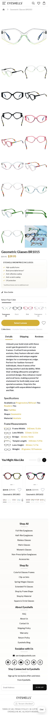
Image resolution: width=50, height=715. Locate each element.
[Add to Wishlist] (44, 323)
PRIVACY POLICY (21, 709)
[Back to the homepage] (5, 9)
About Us (24, 618)
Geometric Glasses (34, 329)
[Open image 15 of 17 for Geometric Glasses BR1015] (36, 213)
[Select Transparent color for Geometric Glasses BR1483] (9, 500)
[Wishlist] (38, 3)
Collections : (6, 329)
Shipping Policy (24, 628)
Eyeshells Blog (24, 642)
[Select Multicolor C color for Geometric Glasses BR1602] (37, 500)
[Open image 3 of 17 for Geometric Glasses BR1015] (36, 72)
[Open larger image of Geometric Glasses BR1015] (24, 37)
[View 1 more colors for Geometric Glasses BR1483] (22, 500)
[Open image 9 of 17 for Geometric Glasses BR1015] (36, 143)
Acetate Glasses (19, 329)
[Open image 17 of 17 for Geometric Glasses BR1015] (36, 237)
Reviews (39, 336)
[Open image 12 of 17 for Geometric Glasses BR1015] (12, 190)
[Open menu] (4, 3)
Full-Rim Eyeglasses (24, 530)
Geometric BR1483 (11, 494)
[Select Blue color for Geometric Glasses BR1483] (18, 500)
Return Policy (24, 637)
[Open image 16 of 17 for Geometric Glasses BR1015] (12, 237)
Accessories (24, 559)
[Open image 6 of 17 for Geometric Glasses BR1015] (12, 119)
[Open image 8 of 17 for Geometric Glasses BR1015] (12, 143)
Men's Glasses (24, 545)
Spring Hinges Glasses (24, 581)
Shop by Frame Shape (24, 591)
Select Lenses (20, 323)
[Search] (33, 3)
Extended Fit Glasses (24, 586)
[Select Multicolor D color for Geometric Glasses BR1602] (42, 500)
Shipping (24, 336)
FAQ (24, 614)
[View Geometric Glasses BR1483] (12, 475)
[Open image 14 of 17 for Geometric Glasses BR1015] (12, 213)
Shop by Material (24, 596)
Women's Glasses (24, 549)
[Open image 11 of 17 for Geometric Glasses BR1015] (36, 166)
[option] (12, 485)
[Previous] (39, 460)
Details (8, 336)
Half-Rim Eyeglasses (24, 535)
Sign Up (40, 687)
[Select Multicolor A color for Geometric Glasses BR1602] (28, 500)
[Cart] (44, 3)
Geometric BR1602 (34, 494)
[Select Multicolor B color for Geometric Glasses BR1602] (32, 500)
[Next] (44, 460)
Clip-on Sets (24, 577)
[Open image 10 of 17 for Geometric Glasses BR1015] (12, 166)
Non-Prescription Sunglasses (24, 554)
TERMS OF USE (8, 709)
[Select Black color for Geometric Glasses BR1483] (5, 500)
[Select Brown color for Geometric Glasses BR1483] (14, 500)
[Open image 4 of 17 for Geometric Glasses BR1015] (12, 96)
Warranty (24, 633)
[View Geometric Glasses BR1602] (35, 475)
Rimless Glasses (24, 540)
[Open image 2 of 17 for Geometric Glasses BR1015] (12, 72)
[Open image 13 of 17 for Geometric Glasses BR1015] (36, 190)
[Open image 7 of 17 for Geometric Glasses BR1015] (36, 119)
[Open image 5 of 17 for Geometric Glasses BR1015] (36, 96)
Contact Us (24, 623)
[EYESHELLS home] (15, 3)
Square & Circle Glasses (24, 601)
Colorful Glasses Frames (24, 572)
